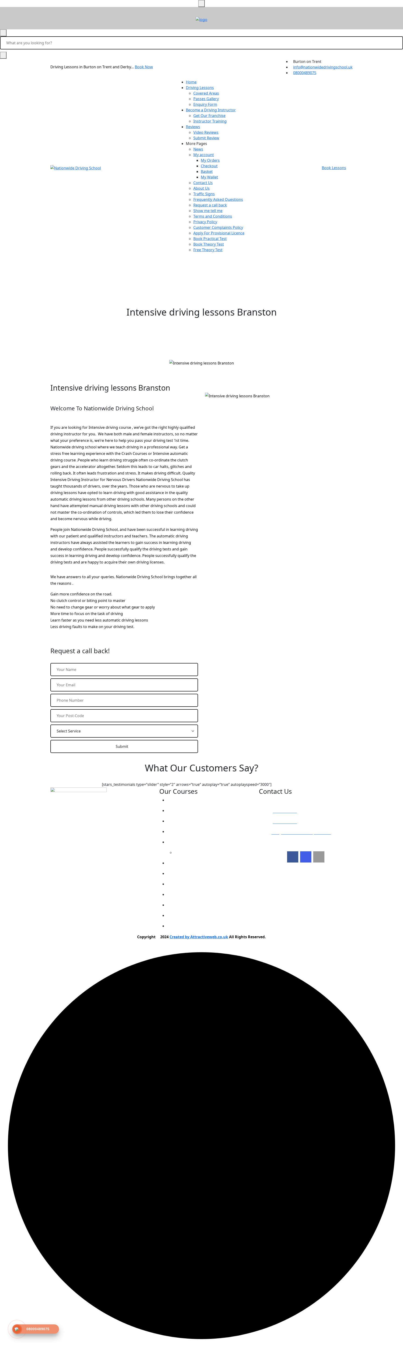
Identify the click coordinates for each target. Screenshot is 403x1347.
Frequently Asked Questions (218, 199)
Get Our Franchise (209, 115)
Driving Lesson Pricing (191, 800)
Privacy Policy (205, 221)
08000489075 (304, 72)
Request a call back (210, 205)
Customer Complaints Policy (218, 227)
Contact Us (203, 182)
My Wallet (209, 177)
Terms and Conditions (212, 216)
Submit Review (206, 138)
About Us (201, 188)
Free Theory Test (207, 249)
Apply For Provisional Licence (218, 233)
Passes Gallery (206, 98)
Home (191, 82)
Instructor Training (210, 121)
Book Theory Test (208, 244)
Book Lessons (334, 167)
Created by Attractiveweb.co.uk (199, 936)
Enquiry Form (205, 104)
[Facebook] (292, 856)
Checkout (209, 165)
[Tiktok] (318, 856)
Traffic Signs (204, 193)
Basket (207, 171)
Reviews (193, 126)
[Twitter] (305, 856)
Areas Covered (184, 831)
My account (203, 154)
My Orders (210, 160)
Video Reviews (206, 132)
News (198, 149)
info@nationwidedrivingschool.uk (323, 67)
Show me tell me (207, 210)
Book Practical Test (210, 238)
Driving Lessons (200, 87)
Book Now (144, 66)
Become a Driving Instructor (211, 110)
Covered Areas (206, 93)
